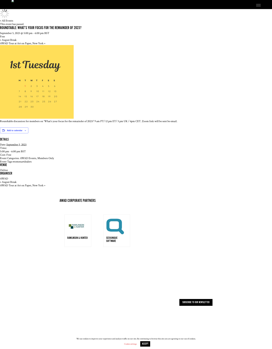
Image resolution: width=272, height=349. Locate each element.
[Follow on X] (67, 280)
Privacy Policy (67, 330)
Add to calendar (14, 130)
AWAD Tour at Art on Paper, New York (22, 43)
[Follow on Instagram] (78, 280)
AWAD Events (28, 158)
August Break (8, 40)
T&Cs (83, 330)
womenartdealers (22, 161)
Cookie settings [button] (130, 344)
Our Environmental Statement (131, 330)
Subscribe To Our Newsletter (196, 302)
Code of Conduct (100, 330)
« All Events (6, 21)
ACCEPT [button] (145, 344)
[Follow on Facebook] (73, 280)
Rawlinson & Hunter (77, 238)
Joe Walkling (152, 334)
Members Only (45, 158)
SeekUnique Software (112, 239)
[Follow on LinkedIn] (62, 280)
